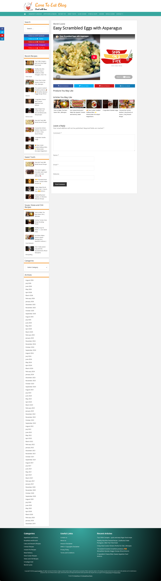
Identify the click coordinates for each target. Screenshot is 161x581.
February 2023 (30, 408)
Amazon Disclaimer (66, 544)
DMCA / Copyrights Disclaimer (69, 547)
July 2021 (28, 466)
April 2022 (29, 438)
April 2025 (29, 329)
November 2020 (31, 490)
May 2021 (29, 472)
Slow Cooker (82, 14)
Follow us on (36, 36)
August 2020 (29, 499)
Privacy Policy (64, 550)
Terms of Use (108, 572)
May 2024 (29, 362)
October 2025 (30, 311)
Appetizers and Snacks (31, 537)
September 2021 (31, 460)
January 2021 (30, 484)
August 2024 (29, 353)
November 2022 (31, 417)
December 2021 (30, 451)
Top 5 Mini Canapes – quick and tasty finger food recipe (114, 537)
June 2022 (29, 432)
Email (55, 165)
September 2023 (31, 387)
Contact (119, 14)
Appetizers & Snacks (50, 14)
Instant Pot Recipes (30, 550)
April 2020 (29, 511)
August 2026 (29, 280)
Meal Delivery (28, 553)
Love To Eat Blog (50, 5)
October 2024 (30, 347)
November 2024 (31, 344)
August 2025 (29, 317)
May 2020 (29, 508)
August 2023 (29, 390)
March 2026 (29, 295)
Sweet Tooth (72, 14)
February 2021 (30, 481)
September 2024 (31, 350)
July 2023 (28, 393)
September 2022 (31, 423)
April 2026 (29, 292)
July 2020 (28, 502)
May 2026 (29, 289)
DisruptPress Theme (87, 576)
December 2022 (30, 414)
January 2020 (30, 520)
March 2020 (29, 514)
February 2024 (30, 371)
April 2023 (29, 402)
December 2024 (30, 341)
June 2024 (29, 359)
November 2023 (31, 381)
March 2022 (29, 441)
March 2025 (29, 332)
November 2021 (31, 454)
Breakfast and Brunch (31, 540)
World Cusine (110, 14)
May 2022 (29, 435)
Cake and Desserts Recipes (32, 544)
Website (56, 174)
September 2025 (31, 314)
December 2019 (30, 523)
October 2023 (30, 384)
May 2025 (29, 326)
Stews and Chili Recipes (31, 559)
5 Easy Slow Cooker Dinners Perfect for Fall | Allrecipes (114, 546)
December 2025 (30, 304)
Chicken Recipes (29, 547)
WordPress (77, 576)
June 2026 (29, 286)
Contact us (63, 537)
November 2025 (31, 308)
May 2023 (29, 399)
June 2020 (29, 505)
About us (63, 540)
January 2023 (30, 411)
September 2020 (31, 496)
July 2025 (28, 320)
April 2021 (29, 475)
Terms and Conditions (67, 553)
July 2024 (28, 356)
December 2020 (30, 487)
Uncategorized (28, 562)
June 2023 (29, 396)
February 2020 (30, 517)
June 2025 (29, 323)
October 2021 (30, 457)
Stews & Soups (92, 14)
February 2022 (30, 444)
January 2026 (30, 301)
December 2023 (30, 378)
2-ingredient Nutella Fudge (110, 110)
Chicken (101, 14)
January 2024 (30, 374)
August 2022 (29, 426)
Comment (57, 133)
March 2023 (29, 405)
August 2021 (29, 463)
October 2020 (30, 493)
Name (56, 155)
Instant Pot (62, 14)
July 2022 (28, 429)
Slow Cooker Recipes (30, 556)
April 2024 (29, 365)
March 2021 (29, 478)
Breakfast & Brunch (35, 14)
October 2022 (30, 420)
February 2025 (30, 335)
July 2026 (28, 283)
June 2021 (29, 469)
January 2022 (30, 447)
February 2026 (30, 298)
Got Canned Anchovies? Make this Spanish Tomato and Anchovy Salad (77, 112)
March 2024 (29, 368)
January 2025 (30, 338)
